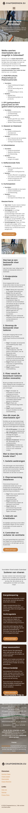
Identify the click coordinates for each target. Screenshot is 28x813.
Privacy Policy (5, 795)
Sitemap (4, 792)
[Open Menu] (14, 8)
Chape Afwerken (6, 782)
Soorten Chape (6, 774)
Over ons (4, 790)
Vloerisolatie (5, 779)
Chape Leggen (6, 776)
